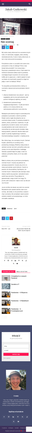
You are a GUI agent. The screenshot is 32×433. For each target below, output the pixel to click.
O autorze (4, 428)
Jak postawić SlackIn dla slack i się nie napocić (23, 229)
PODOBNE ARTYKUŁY (8, 271)
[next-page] (5, 317)
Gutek (5, 44)
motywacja (9, 208)
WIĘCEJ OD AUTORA (21, 271)
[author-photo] (16, 245)
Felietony (11, 36)
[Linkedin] (16, 261)
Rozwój (7, 38)
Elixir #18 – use (6, 229)
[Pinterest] (11, 47)
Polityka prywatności (25, 428)
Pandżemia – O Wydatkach (20, 301)
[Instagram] (12, 261)
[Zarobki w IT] (6, 286)
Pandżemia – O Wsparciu (19, 292)
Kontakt (17, 428)
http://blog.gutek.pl (16, 250)
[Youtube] (17, 264)
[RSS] (23, 261)
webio (25, 431)
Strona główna (4, 36)
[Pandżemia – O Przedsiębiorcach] (6, 311)
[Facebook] (3, 47)
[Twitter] (7, 47)
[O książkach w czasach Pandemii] (6, 278)
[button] (3, 4)
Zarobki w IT (15, 284)
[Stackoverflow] (26, 261)
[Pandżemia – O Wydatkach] (6, 303)
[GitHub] (8, 261)
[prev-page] (3, 317)
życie (15, 208)
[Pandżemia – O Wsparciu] (6, 294)
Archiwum (10, 428)
